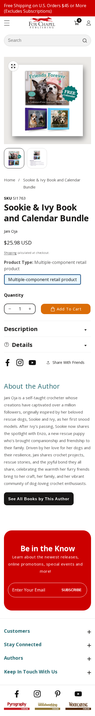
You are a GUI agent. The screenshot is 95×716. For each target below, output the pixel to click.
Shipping (10, 253)
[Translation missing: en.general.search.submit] (84, 40)
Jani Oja (10, 231)
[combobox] (47, 40)
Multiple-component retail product (42, 281)
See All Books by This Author (38, 499)
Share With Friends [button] (68, 362)
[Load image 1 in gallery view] (14, 158)
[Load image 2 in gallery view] (37, 158)
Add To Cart (69, 308)
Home (9, 179)
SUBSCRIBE (71, 590)
